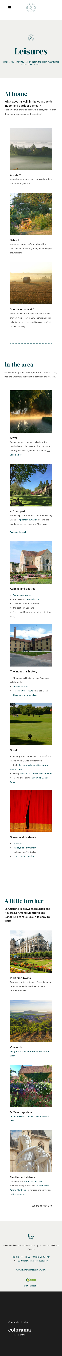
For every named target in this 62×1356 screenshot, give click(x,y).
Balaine (20, 1116)
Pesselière (36, 1116)
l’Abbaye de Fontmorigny (24, 847)
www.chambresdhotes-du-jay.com (31, 1270)
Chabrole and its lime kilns (25, 695)
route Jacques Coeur (33, 1181)
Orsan (27, 1116)
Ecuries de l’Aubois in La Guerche (36, 773)
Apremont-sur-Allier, (28, 519)
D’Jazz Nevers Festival (23, 856)
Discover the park (18, 532)
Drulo (12, 1116)
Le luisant (17, 843)
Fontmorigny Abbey (22, 595)
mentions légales (31, 1285)
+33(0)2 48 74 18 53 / (21, 1257)
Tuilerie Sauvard (20, 686)
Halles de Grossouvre (23, 690)
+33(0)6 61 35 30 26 (41, 1257)
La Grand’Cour (32, 599)
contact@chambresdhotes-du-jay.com (31, 1261)
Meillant (39, 1185)
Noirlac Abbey (18, 1194)
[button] (42, 1206)
